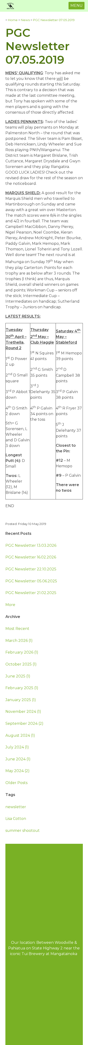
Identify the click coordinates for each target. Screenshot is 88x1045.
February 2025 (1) (21, 688)
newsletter (15, 807)
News (25, 20)
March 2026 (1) (19, 640)
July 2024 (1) (17, 747)
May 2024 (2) (17, 771)
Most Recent (17, 628)
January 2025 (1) (20, 700)
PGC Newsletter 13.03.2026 (30, 545)
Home (13, 20)
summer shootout (22, 830)
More (10, 604)
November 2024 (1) (23, 711)
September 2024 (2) (24, 723)
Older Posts (16, 783)
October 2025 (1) (21, 664)
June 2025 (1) (17, 676)
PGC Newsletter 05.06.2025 (31, 581)
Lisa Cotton (15, 818)
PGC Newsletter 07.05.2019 (54, 20)
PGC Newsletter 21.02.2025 (30, 593)
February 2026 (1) (21, 652)
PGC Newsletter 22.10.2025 (30, 569)
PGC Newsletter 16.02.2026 (30, 557)
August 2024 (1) (20, 735)
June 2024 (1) (18, 759)
